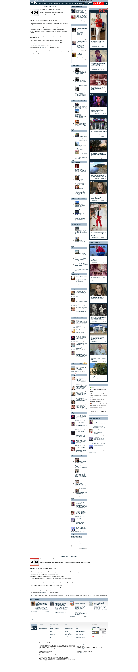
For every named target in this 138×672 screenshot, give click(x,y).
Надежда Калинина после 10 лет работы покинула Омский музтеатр (81, 513)
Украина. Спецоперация (78, 100)
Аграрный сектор (77, 363)
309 (103, 113)
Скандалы (75, 289)
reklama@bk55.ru (84, 652)
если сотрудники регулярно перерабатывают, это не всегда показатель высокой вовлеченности (81, 381)
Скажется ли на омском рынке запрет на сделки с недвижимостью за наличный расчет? (60, 604)
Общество (79, 3)
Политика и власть (43, 3)
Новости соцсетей (94, 242)
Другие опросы (74, 548)
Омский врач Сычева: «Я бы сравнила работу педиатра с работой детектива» (97, 197)
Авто (66, 626)
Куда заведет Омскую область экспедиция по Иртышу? (99, 603)
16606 (84, 305)
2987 (84, 285)
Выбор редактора (35, 599)
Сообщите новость (100, 3)
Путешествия (93, 12)
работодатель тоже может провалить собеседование (80, 388)
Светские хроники (77, 500)
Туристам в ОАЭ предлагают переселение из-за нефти (97, 400)
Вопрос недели (76, 274)
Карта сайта (41, 630)
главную (40, 45)
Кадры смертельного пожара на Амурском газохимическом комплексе (98, 412)
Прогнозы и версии (77, 248)
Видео (66, 631)
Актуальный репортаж (78, 198)
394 (84, 429)
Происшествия (72, 3)
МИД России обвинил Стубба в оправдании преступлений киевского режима (98, 389)
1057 (103, 200)
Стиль (51, 637)
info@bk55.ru (83, 648)
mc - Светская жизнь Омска (85, 0)
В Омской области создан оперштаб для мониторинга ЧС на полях (81, 368)
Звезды (91, 94)
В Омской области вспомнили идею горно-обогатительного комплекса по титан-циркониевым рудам (81, 434)
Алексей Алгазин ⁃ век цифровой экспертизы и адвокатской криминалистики (81, 11)
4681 (84, 516)
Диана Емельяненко (81, 386)
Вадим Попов (79, 392)
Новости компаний (77, 6)
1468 (84, 445)
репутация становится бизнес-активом (81, 402)
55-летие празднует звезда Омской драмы (81, 528)
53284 (47, 611)
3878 (83, 385)
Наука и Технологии (54, 636)
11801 (83, 408)
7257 (84, 296)
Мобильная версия (88, 3)
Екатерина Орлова (80, 400)
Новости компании (54, 639)
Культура (61, 3)
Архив (73, 61)
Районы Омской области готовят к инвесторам (80, 603)
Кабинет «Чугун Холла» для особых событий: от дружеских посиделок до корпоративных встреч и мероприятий (81, 18)
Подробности (76, 413)
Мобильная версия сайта (98, 636)
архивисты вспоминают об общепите (81, 451)
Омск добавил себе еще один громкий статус (80, 407)
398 (103, 69)
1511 (84, 453)
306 (84, 341)
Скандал (92, 48)
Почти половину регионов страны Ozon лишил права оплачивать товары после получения (99, 133)
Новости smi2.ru (75, 316)
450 (84, 349)
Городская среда (76, 224)
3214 (83, 399)
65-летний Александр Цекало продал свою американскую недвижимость (81, 338)
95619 (86, 13)
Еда (91, 72)
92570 (86, 616)
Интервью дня (76, 162)
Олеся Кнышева (80, 377)
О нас (40, 626)
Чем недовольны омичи (79, 130)
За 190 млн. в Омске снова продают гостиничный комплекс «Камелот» (98, 154)
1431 (103, 136)
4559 (83, 404)
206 (84, 327)
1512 (103, 91)
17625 (86, 21)
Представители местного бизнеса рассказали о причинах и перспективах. (41, 608)
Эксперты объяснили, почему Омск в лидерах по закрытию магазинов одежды (41, 604)
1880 (103, 158)
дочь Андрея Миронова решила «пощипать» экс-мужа (81, 303)
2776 (103, 178)
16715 (84, 312)
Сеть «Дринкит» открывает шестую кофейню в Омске (80, 331)
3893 (102, 443)
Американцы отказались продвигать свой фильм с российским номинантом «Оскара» (81, 309)
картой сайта (43, 47)
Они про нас (79, 626)
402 (102, 427)
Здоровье (92, 181)
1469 (103, 46)
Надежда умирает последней (80, 352)
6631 (84, 531)
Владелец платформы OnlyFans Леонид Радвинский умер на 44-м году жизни (98, 395)
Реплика (74, 25)
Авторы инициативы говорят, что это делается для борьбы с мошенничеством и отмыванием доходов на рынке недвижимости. (61, 610)
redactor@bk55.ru (83, 644)
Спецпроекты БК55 (77, 455)
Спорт (66, 3)
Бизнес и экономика (53, 3)
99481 (106, 612)
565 (84, 371)
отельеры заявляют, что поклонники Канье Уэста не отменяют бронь (81, 355)
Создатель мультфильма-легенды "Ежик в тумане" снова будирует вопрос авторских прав (81, 521)
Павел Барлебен (80, 405)
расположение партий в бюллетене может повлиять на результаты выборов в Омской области (81, 396)
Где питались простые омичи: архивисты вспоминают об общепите (98, 88)
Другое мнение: (74, 545)
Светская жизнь (93, 8)
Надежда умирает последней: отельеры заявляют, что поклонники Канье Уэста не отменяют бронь (98, 65)
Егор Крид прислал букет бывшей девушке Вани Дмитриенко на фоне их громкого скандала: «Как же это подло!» (98, 406)
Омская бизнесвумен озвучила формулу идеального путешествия (81, 442)
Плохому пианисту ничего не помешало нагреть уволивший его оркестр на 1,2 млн (81, 293)
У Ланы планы (76, 65)
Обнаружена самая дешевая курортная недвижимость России (98, 176)
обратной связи (44, 53)
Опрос (77, 628)
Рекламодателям (43, 628)
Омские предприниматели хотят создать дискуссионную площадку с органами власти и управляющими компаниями (81, 323)
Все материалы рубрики (76, 360)
